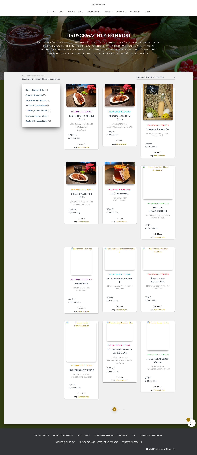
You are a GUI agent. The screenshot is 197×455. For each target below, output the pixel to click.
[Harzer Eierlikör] (158, 102)
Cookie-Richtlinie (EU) (65, 442)
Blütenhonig (119, 193)
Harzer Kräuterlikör (158, 209)
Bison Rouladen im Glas (81, 117)
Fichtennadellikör (81, 370)
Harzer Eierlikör (157, 129)
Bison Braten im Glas (81, 195)
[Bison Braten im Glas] (81, 173)
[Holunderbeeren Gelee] (158, 335)
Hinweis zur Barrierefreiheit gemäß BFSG (98, 442)
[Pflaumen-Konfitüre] (158, 258)
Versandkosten (83, 147)
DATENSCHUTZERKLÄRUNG (151, 436)
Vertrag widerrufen (132, 442)
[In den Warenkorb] (93, 135)
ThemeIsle (170, 449)
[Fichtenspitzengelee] (120, 258)
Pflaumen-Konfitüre (158, 280)
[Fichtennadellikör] (81, 341)
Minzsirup (81, 283)
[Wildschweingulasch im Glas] (120, 331)
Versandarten (42, 436)
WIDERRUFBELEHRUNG (103, 436)
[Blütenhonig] (120, 173)
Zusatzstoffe (83, 436)
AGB (133, 436)
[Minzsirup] (81, 261)
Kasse (147, 11)
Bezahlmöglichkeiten (63, 436)
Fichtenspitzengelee (120, 280)
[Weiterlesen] (93, 299)
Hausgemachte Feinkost (81, 112)
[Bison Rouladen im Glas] (81, 95)
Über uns (51, 11)
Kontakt (108, 11)
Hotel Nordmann (76, 11)
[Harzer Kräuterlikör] (158, 182)
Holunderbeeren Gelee (157, 360)
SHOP (62, 11)
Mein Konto (121, 11)
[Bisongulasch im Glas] (120, 95)
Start (23, 76)
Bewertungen (94, 11)
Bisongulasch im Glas (120, 117)
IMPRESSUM (122, 436)
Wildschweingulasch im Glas (119, 351)
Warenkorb (135, 11)
